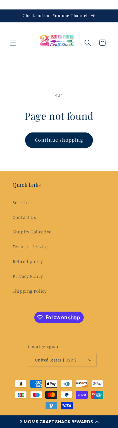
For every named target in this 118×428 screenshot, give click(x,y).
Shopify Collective (32, 231)
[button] (59, 421)
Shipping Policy (30, 291)
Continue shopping (59, 140)
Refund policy (28, 261)
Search (20, 202)
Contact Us (24, 217)
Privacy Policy (28, 276)
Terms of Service (30, 246)
